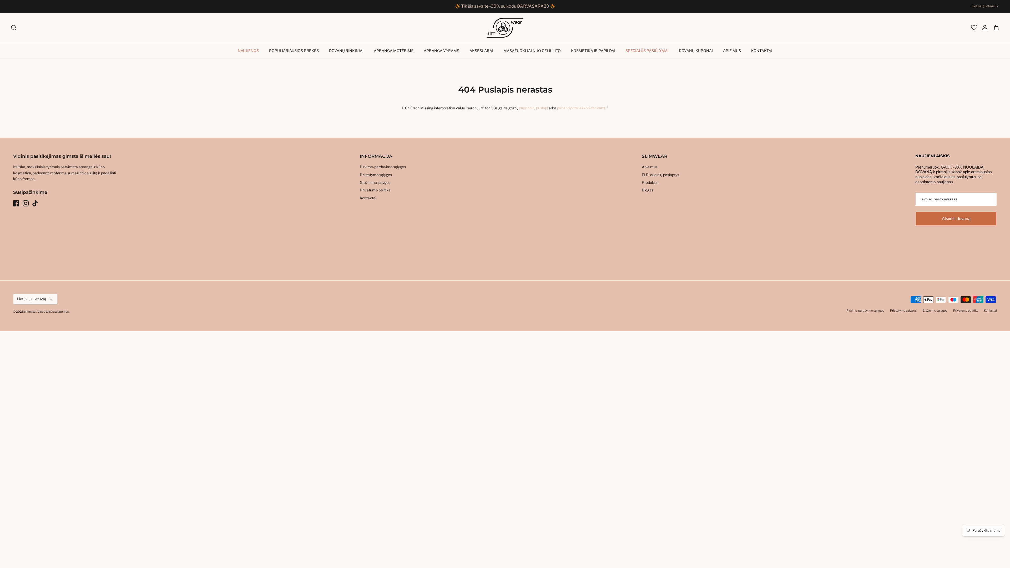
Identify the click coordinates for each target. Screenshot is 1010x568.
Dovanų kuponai (696, 50)
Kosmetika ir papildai (593, 50)
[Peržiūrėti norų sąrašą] (973, 27)
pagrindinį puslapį (533, 108)
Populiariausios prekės (294, 50)
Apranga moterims (393, 50)
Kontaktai (761, 50)
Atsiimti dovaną (956, 218)
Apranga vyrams (441, 50)
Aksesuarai (481, 50)
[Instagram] (26, 203)
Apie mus (732, 50)
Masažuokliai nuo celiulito (532, 50)
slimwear (30, 311)
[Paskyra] (982, 27)
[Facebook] (16, 203)
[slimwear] (505, 28)
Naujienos (248, 50)
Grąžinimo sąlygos (375, 182)
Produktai (650, 182)
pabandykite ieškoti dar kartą (581, 108)
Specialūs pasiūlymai (647, 50)
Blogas (647, 190)
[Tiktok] (35, 203)
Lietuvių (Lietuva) (983, 6)
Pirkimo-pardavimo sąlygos (383, 167)
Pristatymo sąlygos (376, 175)
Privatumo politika (375, 190)
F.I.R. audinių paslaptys (660, 175)
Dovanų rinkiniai (346, 50)
